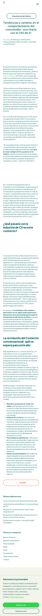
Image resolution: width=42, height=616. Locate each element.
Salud (5, 550)
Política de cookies (17, 597)
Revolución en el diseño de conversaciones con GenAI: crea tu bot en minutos (20, 516)
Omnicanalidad (8, 544)
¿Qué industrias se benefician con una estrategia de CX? (20, 505)
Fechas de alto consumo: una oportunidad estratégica (18, 521)
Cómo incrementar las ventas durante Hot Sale (20, 501)
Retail (5, 547)
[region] (21, 596)
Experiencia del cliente (21, 16)
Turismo (6, 559)
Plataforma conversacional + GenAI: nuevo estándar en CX (18, 510)
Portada (6, 39)
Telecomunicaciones (10, 556)
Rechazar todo (21, 611)
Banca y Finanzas (9, 537)
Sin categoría (8, 553)
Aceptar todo (21, 605)
